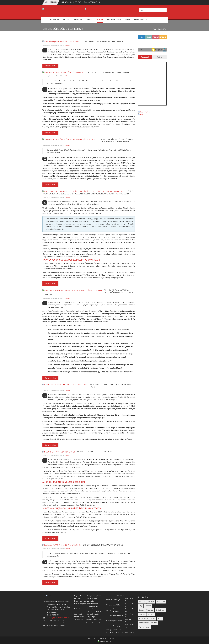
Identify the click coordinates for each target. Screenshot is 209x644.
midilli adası (144, 623)
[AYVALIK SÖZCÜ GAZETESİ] (54, 10)
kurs (160, 618)
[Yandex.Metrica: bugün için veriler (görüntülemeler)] (104, 641)
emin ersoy (160, 610)
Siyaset (67, 45)
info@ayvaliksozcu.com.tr (59, 618)
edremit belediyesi (146, 610)
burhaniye (161, 601)
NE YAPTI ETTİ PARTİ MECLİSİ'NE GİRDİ (94, 452)
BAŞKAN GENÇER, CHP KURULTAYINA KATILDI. (103, 545)
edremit (148, 606)
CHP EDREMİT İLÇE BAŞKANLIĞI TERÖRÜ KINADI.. (108, 72)
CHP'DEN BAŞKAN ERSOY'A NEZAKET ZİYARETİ (104, 41)
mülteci (154, 623)
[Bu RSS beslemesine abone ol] (133, 39)
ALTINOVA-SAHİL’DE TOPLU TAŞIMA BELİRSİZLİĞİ (80, 2)
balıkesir (150, 601)
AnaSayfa (156, 29)
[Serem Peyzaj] (91, 9)
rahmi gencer (144, 627)
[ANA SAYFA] (45, 20)
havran (151, 614)
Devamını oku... (50, 66)
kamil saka (143, 618)
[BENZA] (141, 114)
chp (140, 606)
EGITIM (163, 29)
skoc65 (91, 639)
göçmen (142, 614)
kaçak (152, 618)
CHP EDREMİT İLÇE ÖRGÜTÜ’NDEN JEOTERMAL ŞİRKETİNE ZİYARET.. (117, 140)
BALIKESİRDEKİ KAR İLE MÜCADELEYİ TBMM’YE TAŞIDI (111, 385)
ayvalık (142, 601)
